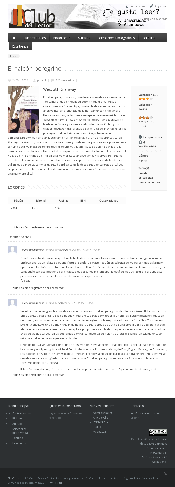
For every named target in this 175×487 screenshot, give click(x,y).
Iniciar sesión (138, 6)
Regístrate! (161, 6)
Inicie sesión (20, 227)
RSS (165, 474)
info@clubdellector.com (145, 413)
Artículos (84, 38)
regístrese (37, 227)
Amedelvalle (100, 417)
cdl (44, 80)
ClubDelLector (16, 478)
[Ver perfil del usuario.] (12, 254)
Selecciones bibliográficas (116, 38)
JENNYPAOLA (101, 422)
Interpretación (152, 137)
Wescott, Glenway (59, 89)
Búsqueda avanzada (155, 19)
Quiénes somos (34, 38)
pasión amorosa (149, 182)
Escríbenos (20, 46)
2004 (14, 208)
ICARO (97, 427)
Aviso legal (56, 482)
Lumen (36, 208)
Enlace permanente (32, 250)
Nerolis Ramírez (102, 413)
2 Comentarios (64, 80)
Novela (143, 161)
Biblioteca (60, 38)
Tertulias (148, 38)
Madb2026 (99, 432)
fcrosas (63, 250)
